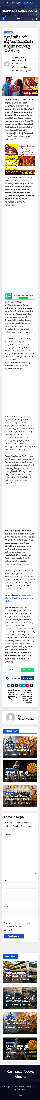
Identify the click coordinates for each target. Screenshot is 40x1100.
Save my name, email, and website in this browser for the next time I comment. (19, 926)
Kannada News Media (20, 11)
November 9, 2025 (15, 1052)
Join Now (28, 670)
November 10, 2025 (16, 1027)
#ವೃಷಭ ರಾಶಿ (28, 70)
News (8, 970)
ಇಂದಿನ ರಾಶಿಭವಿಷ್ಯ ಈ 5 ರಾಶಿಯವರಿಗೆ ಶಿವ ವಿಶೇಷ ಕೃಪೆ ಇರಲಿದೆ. (19, 750)
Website (7, 906)
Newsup (34, 1087)
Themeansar (21, 1089)
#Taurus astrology (20, 67)
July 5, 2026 (13, 979)
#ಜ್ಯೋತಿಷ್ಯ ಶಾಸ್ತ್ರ (17, 70)
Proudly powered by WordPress (14, 1087)
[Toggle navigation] (18, 19)
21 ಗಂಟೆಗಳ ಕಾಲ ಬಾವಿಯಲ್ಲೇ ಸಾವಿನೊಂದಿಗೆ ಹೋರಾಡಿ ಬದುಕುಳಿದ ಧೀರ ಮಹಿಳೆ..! (20, 1001)
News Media (19, 57)
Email (7, 893)
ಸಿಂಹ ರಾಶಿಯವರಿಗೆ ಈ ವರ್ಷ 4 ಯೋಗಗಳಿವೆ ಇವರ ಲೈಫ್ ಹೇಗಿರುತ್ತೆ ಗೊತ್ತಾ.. (14, 694)
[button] (33, 19)
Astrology (8, 32)
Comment (9, 834)
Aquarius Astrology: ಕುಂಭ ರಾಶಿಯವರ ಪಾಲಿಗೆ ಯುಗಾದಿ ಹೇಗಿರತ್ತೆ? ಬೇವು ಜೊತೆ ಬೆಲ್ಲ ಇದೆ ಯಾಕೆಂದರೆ (26, 696)
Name (7, 880)
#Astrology (17, 64)
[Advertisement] (20, 230)
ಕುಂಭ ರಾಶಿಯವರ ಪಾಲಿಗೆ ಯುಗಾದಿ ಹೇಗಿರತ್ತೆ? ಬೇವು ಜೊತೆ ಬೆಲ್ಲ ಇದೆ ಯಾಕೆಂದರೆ (19, 598)
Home (20, 1095)
